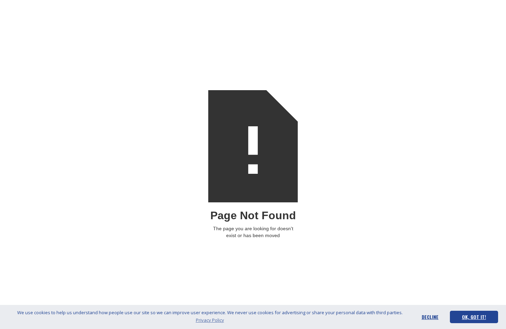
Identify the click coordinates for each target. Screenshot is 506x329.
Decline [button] (430, 316)
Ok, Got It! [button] (474, 316)
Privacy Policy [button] (210, 320)
